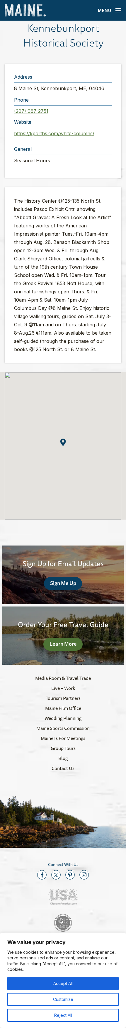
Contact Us (63, 768)
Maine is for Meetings (63, 738)
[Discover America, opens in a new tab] (63, 897)
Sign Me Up (63, 583)
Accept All (63, 983)
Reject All (63, 1015)
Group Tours (63, 748)
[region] (63, 980)
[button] (63, 442)
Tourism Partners (63, 698)
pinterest (70, 875)
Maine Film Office (63, 708)
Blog (63, 758)
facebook (42, 875)
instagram (84, 875)
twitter (56, 875)
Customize (63, 999)
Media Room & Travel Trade (63, 678)
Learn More (63, 643)
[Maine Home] (25, 10)
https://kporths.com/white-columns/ (54, 133)
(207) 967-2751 (31, 111)
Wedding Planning (63, 718)
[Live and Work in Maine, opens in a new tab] (63, 923)
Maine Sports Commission (63, 728)
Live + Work (63, 688)
